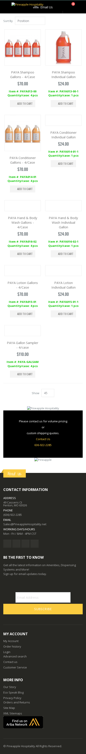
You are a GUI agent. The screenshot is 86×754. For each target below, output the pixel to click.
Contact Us (43, 439)
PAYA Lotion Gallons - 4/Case (22, 284)
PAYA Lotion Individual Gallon (63, 284)
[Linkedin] (25, 544)
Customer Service (15, 667)
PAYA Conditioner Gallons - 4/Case (22, 160)
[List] (81, 21)
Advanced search (15, 656)
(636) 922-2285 (12, 515)
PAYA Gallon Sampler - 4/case (22, 345)
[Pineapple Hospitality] (27, 6)
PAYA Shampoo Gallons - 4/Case (22, 74)
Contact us (10, 662)
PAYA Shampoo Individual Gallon (63, 74)
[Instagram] (34, 544)
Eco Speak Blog (13, 692)
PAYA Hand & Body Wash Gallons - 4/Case (22, 222)
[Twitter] (16, 544)
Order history (12, 646)
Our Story (9, 687)
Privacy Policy (12, 698)
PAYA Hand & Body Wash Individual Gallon (63, 222)
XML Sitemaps (12, 713)
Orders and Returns (16, 702)
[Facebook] (7, 544)
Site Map (9, 708)
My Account (11, 641)
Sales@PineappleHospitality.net (24, 524)
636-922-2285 (43, 445)
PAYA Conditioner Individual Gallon (63, 134)
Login (6, 652)
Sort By (8, 21)
